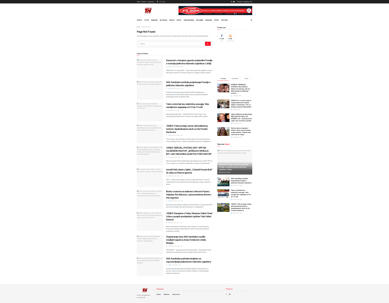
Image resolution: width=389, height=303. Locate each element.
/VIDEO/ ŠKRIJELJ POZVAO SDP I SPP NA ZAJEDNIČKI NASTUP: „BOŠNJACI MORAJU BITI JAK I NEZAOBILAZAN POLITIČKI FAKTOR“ (189, 150)
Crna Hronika (189, 20)
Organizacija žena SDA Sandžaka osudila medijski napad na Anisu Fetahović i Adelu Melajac (186, 239)
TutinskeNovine (145, 295)
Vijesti (138, 1)
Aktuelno (144, 1)
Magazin (208, 20)
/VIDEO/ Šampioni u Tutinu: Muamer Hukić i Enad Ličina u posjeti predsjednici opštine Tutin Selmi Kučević (189, 216)
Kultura (224, 20)
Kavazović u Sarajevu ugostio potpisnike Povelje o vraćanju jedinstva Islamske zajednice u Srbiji (233, 167)
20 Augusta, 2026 (175, 66)
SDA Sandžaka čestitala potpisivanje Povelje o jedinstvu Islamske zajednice (241, 181)
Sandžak (154, 20)
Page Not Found (146, 27)
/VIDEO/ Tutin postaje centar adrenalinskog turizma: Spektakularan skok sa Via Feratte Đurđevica (187, 129)
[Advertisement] (235, 59)
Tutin (146, 20)
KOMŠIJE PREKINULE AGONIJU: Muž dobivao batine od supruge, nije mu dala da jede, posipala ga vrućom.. (240, 89)
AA (144, 297)
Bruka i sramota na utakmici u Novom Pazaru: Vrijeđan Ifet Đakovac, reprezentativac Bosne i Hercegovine (188, 194)
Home (138, 27)
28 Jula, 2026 (173, 265)
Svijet (179, 20)
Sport (216, 20)
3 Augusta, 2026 (174, 246)
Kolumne (199, 20)
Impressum (151, 1)
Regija (171, 20)
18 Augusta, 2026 (175, 110)
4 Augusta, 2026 (174, 222)
